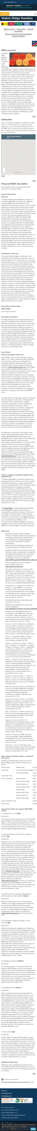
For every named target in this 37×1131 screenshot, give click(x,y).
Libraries (4, 1090)
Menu (4, 14)
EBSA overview (9, 29)
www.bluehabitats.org (8, 456)
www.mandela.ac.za (10, 2)
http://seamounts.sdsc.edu (14, 566)
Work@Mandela (6, 1093)
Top (34, 116)
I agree (33, 1129)
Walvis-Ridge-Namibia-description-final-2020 (16, 1082)
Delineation (21, 29)
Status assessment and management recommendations (18, 35)
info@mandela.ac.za (11, 1112)
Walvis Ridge (8, 508)
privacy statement (23, 1129)
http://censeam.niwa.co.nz (17, 367)
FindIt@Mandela (6, 1096)
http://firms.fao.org (12, 871)
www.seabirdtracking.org (10, 881)
